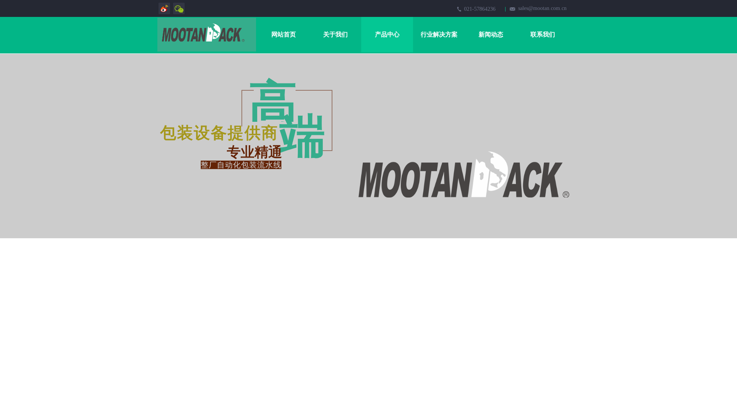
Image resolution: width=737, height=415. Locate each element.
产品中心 (387, 34)
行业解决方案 (439, 34)
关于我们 (335, 34)
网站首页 (283, 34)
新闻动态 (491, 34)
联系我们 (542, 34)
